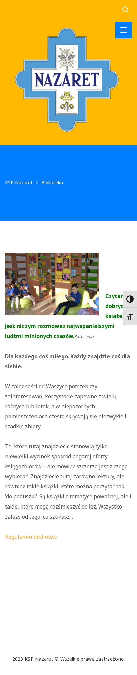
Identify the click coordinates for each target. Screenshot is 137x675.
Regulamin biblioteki (31, 536)
